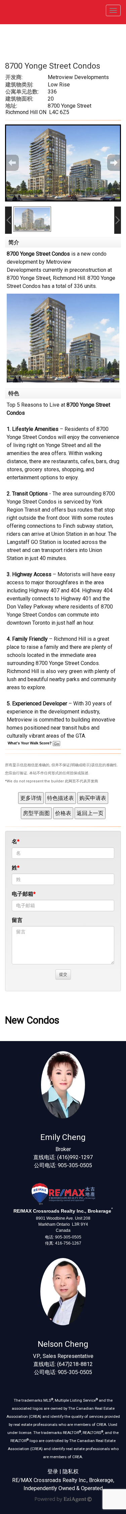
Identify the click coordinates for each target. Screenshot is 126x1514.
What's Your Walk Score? (30, 743)
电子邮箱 (22, 894)
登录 (52, 1471)
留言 (17, 920)
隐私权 (70, 1471)
